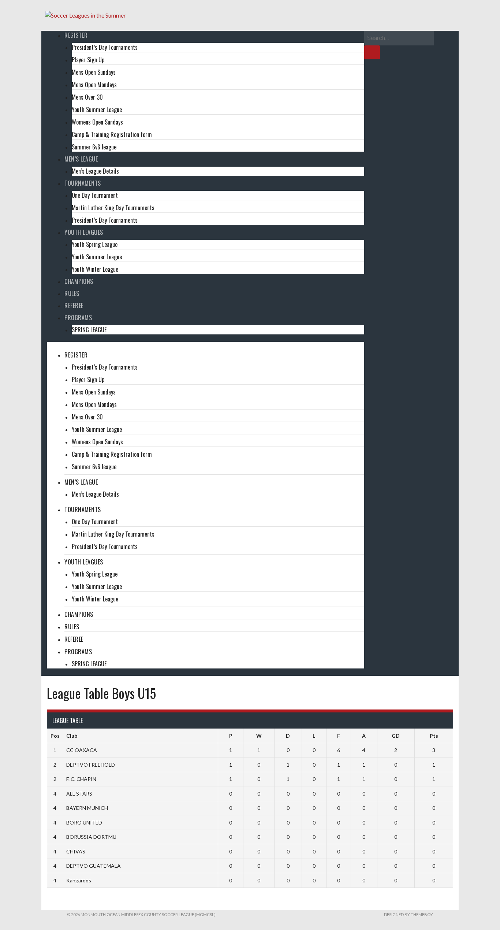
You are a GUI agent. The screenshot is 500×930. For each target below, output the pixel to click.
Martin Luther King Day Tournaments (113, 207)
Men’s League (81, 159)
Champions (78, 281)
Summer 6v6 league (94, 146)
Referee (73, 305)
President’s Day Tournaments (105, 47)
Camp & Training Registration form (112, 134)
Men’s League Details (95, 171)
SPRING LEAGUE (89, 329)
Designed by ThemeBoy (408, 914)
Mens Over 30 (87, 97)
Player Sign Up (88, 59)
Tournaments (82, 183)
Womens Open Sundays (97, 122)
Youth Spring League (94, 244)
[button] (205, 346)
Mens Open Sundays (94, 72)
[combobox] (399, 38)
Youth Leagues (83, 232)
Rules (71, 293)
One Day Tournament (95, 195)
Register (75, 35)
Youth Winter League (95, 269)
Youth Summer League (97, 109)
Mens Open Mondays (94, 84)
